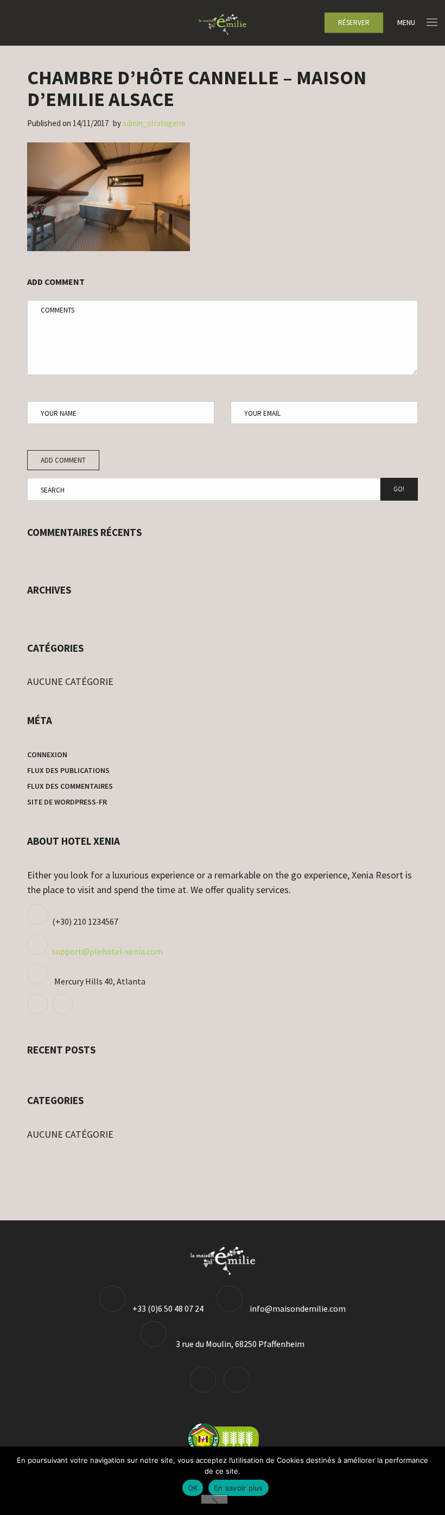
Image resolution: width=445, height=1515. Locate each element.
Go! (398, 489)
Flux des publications (68, 770)
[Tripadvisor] (38, 1011)
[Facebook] (64, 1011)
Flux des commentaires (70, 786)
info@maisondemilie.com (298, 1308)
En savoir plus (238, 1487)
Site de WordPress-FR (67, 802)
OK (193, 1487)
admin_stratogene (154, 123)
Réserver (354, 22)
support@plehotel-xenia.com (107, 951)
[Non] (214, 1499)
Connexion (47, 754)
